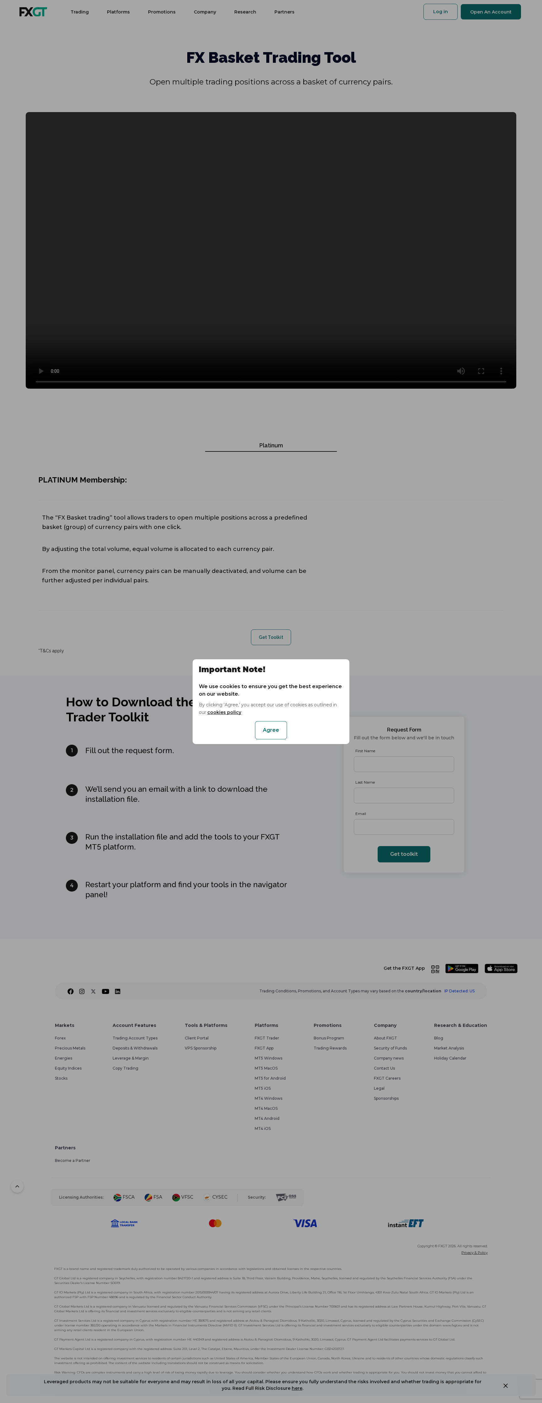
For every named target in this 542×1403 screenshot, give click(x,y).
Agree (271, 730)
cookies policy (224, 712)
